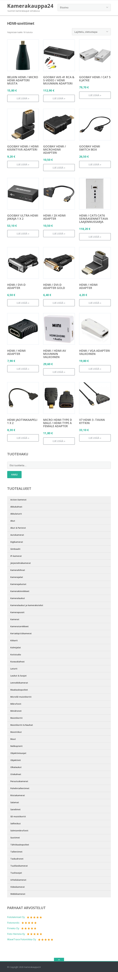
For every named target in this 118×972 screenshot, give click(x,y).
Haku (14, 474)
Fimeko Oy (13, 928)
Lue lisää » (23, 98)
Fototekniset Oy (16, 917)
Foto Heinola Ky (16, 934)
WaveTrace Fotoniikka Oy (21, 939)
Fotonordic (13, 922)
